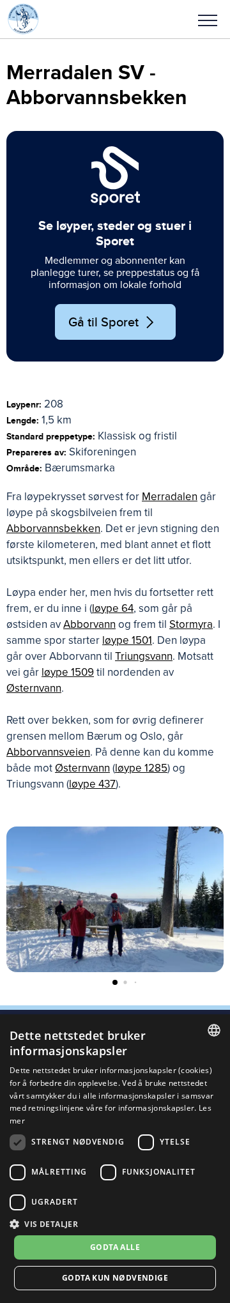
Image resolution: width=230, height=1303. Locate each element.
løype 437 (92, 784)
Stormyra (191, 624)
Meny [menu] (208, 19)
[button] (208, 19)
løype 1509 (68, 672)
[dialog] (115, 1158)
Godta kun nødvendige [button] (115, 1277)
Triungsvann (143, 656)
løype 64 (113, 608)
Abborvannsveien (48, 752)
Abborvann (89, 624)
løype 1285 (141, 768)
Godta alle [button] (115, 1247)
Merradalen (169, 496)
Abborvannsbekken (53, 528)
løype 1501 (127, 640)
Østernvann (33, 688)
